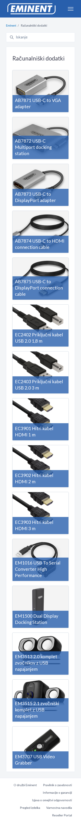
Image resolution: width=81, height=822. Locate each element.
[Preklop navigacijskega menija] (70, 9)
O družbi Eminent (25, 785)
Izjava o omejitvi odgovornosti (52, 800)
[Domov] (31, 8)
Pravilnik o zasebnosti (57, 785)
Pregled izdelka (30, 807)
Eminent (11, 25)
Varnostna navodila (59, 807)
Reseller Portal (62, 815)
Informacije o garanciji (57, 792)
